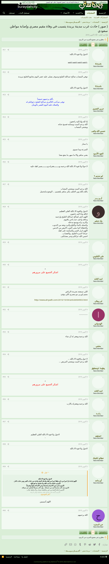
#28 (4, 207)
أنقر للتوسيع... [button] (45, 494)
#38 (4, 444)
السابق (102, 44)
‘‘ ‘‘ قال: (46, 472)
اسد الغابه (102, 35)
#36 (4, 399)
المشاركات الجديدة (101, 17)
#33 (4, 332)
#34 (4, 354)
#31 (4, 287)
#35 (4, 377)
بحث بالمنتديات (86, 17)
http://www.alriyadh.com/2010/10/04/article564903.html (61, 299)
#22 (4, 72)
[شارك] (8, 49)
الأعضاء (66, 13)
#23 (4, 94)
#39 (4, 466)
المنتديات (91, 13)
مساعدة (17, 557)
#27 (4, 184)
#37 (4, 421)
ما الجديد (79, 13)
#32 (4, 309)
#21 (4, 50)
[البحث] (4, 12)
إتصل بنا (25, 557)
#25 (4, 139)
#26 (4, 162)
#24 (4, 117)
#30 (4, 265)
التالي (84, 44)
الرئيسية (102, 13)
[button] (73, 12)
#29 (4, 242)
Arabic (102, 557)
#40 (4, 510)
